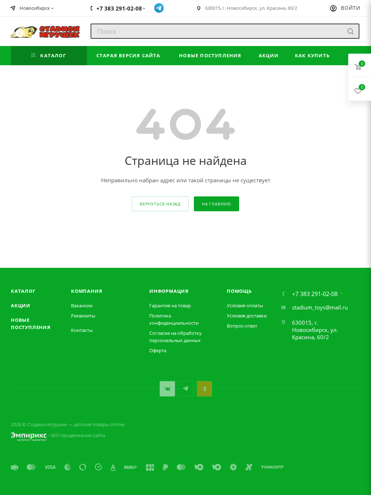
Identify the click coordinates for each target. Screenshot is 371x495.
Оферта (157, 350)
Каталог (23, 291)
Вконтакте (167, 388)
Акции (20, 305)
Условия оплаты (245, 305)
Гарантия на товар (170, 305)
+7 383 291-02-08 (315, 294)
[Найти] (350, 31)
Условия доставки (247, 315)
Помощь (239, 291)
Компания (86, 291)
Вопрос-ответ (242, 326)
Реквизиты (83, 315)
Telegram (185, 388)
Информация (169, 291)
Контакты (82, 330)
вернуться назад (160, 204)
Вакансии (81, 305)
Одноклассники (204, 388)
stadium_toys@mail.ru (320, 307)
